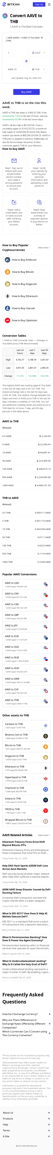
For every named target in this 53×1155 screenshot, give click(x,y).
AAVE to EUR (12, 636)
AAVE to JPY (11, 625)
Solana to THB (13, 798)
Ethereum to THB (14, 766)
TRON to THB (12, 809)
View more (43, 247)
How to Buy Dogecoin (24, 284)
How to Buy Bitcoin (23, 272)
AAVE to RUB (12, 657)
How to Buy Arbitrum (24, 259)
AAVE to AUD (12, 668)
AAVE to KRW (12, 678)
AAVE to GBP (12, 615)
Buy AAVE (26, 92)
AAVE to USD (12, 583)
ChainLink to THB (14, 788)
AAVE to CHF (12, 689)
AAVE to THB (12, 700)
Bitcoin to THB (13, 745)
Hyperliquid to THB (15, 777)
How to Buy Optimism (24, 320)
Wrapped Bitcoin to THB (18, 819)
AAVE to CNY (12, 593)
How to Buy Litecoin (23, 308)
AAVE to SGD (12, 646)
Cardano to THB (14, 724)
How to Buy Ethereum (25, 296)
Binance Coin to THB (16, 734)
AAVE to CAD (12, 604)
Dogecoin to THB (14, 756)
